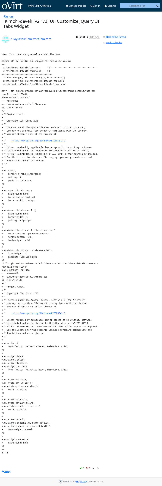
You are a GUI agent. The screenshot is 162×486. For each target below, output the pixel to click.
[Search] (157, 6)
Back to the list (114, 42)
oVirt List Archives (39, 6)
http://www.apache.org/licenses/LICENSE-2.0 (38, 140)
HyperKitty (81, 481)
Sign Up (111, 5)
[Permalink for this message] (98, 468)
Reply (7, 471)
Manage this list (77, 5)
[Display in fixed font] (93, 468)
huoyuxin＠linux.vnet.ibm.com (31, 39)
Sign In (96, 5)
